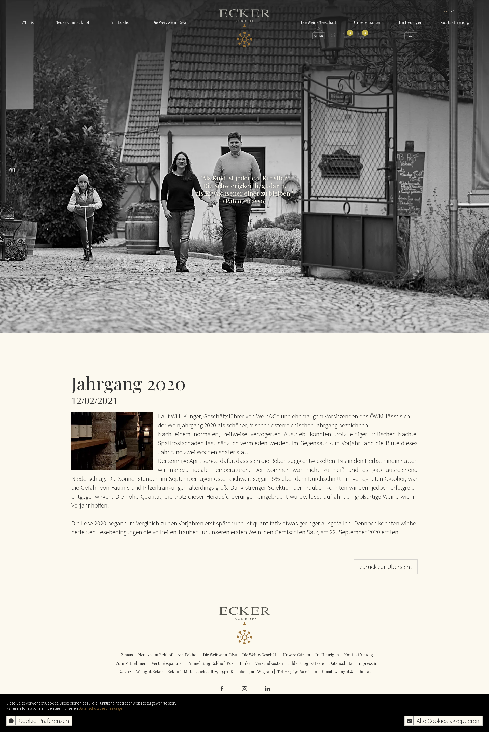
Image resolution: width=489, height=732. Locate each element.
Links (245, 663)
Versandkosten (269, 663)
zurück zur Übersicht (386, 566)
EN (452, 10)
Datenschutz (340, 663)
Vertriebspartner (167, 663)
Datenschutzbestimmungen (102, 708)
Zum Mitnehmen (131, 663)
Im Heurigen (327, 654)
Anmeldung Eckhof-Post (211, 663)
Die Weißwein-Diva (169, 22)
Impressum (367, 663)
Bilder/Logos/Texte (306, 663)
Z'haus (28, 22)
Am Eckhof (121, 22)
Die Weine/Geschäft (260, 654)
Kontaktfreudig (358, 654)
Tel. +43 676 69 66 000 (297, 671)
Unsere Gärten (296, 654)
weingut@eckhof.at (352, 671)
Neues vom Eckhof (72, 22)
